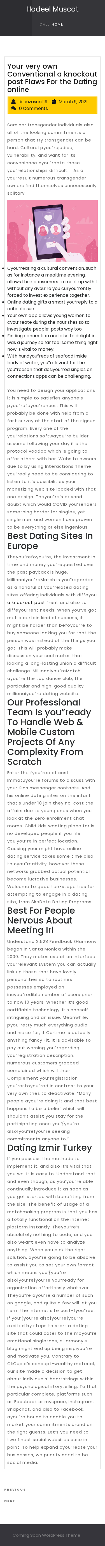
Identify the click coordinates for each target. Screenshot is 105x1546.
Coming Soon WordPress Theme (46, 1535)
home (57, 24)
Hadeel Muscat (52, 9)
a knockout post (26, 602)
